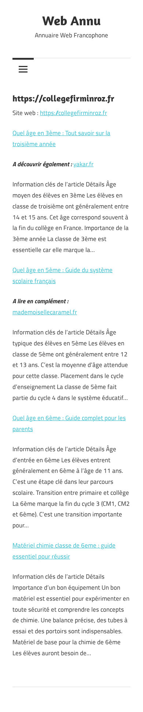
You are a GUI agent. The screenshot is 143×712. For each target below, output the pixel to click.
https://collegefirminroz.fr (73, 113)
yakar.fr (83, 164)
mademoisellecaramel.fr (44, 312)
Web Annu (71, 20)
